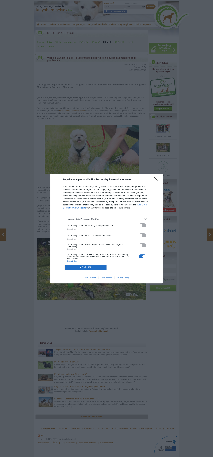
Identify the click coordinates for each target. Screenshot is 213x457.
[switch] (142, 225)
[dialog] (106, 228)
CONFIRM (85, 267)
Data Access (106, 277)
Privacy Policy (123, 277)
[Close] (156, 179)
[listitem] (106, 219)
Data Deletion (90, 277)
